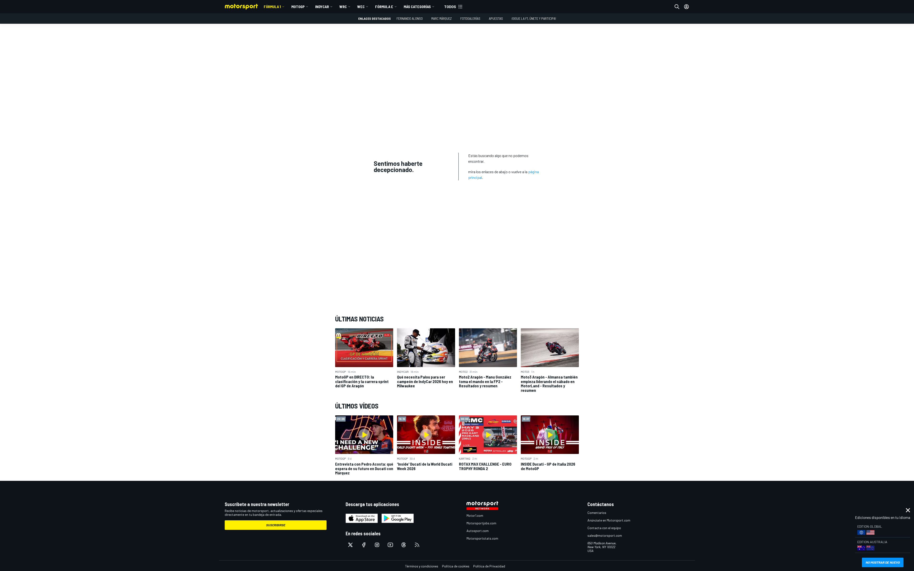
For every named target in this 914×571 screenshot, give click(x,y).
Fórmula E (384, 6)
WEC (361, 6)
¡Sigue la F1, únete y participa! (534, 18)
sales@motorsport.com (604, 535)
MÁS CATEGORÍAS (417, 6)
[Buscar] (677, 6)
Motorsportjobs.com (481, 523)
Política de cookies (455, 566)
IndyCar (322, 6)
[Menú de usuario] (686, 6)
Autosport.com (478, 531)
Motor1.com (475, 515)
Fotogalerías (470, 18)
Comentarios (596, 513)
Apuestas (496, 18)
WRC (343, 6)
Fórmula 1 (272, 6)
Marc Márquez (441, 18)
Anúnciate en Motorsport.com (608, 520)
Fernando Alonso (410, 18)
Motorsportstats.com (482, 538)
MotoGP (298, 6)
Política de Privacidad (489, 566)
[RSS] (417, 545)
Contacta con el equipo (604, 528)
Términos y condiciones (421, 566)
